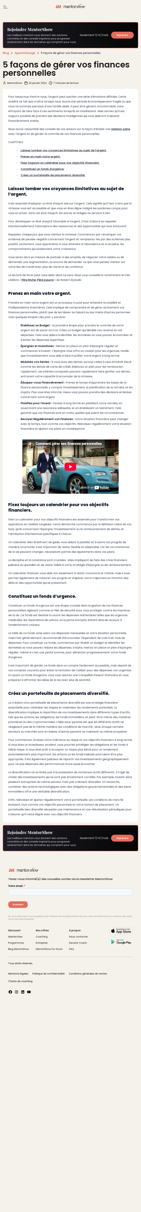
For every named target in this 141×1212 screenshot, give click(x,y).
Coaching (41, 936)
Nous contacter (78, 936)
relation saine (120, 129)
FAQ (71, 949)
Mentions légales (18, 973)
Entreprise (42, 943)
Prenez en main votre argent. (41, 157)
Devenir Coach (78, 943)
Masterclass (15, 936)
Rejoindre (122, 35)
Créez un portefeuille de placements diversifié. (53, 175)
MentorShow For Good (49, 949)
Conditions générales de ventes (88, 973)
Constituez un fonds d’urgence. (42, 169)
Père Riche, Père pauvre (37, 280)
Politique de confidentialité (48, 973)
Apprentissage (24, 53)
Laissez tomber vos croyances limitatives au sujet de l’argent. (64, 150)
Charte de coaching (20, 981)
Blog (6, 53)
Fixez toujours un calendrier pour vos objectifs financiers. (60, 163)
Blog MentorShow (18, 949)
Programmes (16, 943)
